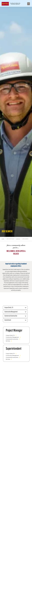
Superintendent (13, 348)
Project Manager (14, 330)
